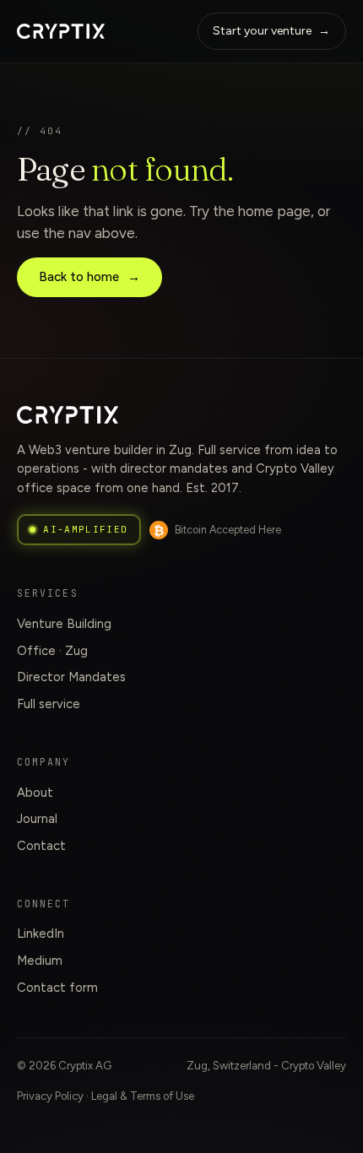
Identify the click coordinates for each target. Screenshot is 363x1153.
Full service (48, 704)
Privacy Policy (50, 1096)
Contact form (57, 987)
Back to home (89, 276)
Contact (41, 845)
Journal (37, 818)
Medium (39, 960)
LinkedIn (40, 933)
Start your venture (271, 31)
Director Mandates (71, 677)
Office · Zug (52, 650)
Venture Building (64, 623)
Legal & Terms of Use (142, 1096)
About (35, 792)
